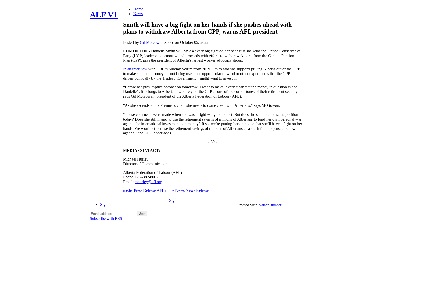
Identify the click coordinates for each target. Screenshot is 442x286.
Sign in (106, 204)
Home (138, 9)
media (128, 190)
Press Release (145, 190)
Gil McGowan (151, 42)
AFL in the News (171, 190)
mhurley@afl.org (148, 181)
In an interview (135, 69)
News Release (197, 190)
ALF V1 (104, 14)
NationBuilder (269, 205)
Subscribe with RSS (106, 218)
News (138, 14)
